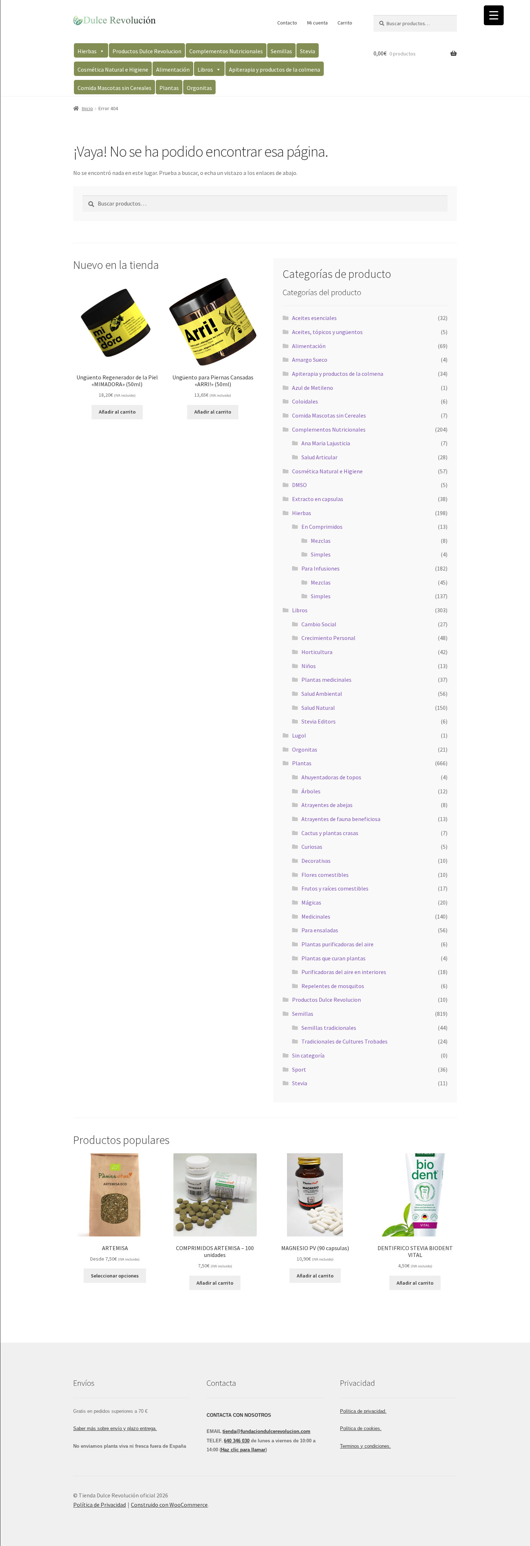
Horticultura (316, 651)
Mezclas (321, 540)
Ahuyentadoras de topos (331, 777)
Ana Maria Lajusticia (325, 443)
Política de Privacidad (99, 1504)
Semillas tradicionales (328, 1027)
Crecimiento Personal (328, 637)
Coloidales (305, 401)
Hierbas (87, 51)
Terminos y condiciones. (365, 1446)
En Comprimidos (322, 526)
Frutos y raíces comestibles (334, 888)
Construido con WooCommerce (169, 1504)
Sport (299, 1069)
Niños (308, 666)
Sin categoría (308, 1055)
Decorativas (316, 860)
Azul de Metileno (312, 387)
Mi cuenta (317, 22)
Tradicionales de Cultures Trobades (344, 1041)
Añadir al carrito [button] (117, 412)
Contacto (287, 22)
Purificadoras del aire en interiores (343, 971)
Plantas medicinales (326, 679)
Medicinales (315, 916)
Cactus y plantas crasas (329, 833)
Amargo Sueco (309, 359)
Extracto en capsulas (317, 498)
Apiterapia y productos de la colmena (274, 69)
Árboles (311, 791)
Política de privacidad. (363, 1411)
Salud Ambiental (321, 693)
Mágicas (311, 902)
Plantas (169, 87)
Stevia (307, 51)
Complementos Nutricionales (226, 51)
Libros (205, 69)
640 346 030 (236, 1440)
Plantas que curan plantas (333, 958)
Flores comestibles (325, 874)
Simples (321, 554)
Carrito (344, 22)
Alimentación (173, 69)
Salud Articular (319, 457)
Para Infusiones (320, 568)
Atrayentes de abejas (327, 804)
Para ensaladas (319, 930)
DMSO (299, 484)
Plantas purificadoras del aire (337, 944)
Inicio (87, 108)
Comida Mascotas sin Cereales (114, 87)
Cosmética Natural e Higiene (113, 69)
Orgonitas (199, 87)
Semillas (281, 51)
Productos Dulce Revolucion (146, 51)
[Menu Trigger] (494, 15)
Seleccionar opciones (115, 1275)
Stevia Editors (318, 721)
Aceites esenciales (314, 317)
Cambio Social (318, 624)
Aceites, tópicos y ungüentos (327, 331)
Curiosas (311, 846)
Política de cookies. (360, 1428)
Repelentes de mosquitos (332, 986)
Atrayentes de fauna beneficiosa (340, 818)
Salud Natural (318, 707)
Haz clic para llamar (243, 1449)
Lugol (299, 735)
